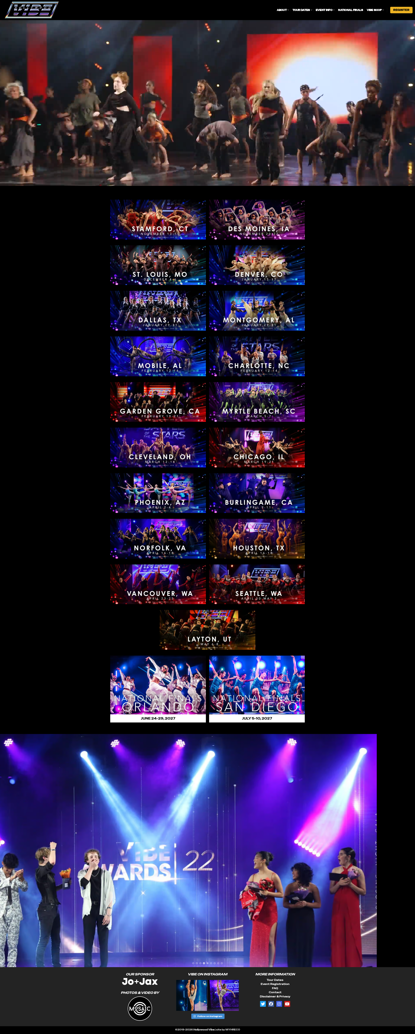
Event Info (324, 10)
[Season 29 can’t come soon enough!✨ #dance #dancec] (223, 995)
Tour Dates (301, 10)
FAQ (275, 988)
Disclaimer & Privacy (275, 996)
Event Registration (275, 984)
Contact (275, 992)
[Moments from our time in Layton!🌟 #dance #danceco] (191, 995)
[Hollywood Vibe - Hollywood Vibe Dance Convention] (38, 10)
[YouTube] (287, 1004)
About (282, 10)
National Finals (350, 10)
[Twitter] (263, 1004)
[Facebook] (271, 1004)
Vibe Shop (374, 10)
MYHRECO (232, 1029)
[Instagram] (279, 1004)
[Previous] (12, 850)
